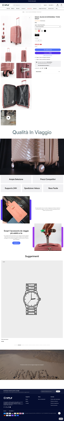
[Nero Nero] (45, 31)
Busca (27, 399)
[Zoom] (29, 18)
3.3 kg (37, 35)
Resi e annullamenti (41, 399)
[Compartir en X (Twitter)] (44, 68)
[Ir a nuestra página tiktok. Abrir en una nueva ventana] (8, 407)
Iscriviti (58, 391)
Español (5, 410)
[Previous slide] (17, 1)
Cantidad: (36, 38)
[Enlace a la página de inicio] (8, 398)
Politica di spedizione (55, 403)
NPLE (36, 22)
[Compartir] (40, 68)
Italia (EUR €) (11, 410)
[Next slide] (46, 1)
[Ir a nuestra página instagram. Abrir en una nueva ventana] (6, 407)
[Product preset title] (32, 299)
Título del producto (4, 339)
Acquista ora (16, 242)
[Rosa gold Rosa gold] (39, 31)
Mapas (27, 401)
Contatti (27, 403)
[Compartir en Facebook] (42, 68)
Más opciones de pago (48, 55)
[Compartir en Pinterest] (46, 68)
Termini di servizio (54, 405)
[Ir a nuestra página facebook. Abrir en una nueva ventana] (4, 407)
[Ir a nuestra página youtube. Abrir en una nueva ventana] (10, 407)
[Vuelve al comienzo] (59, 413)
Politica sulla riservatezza (55, 399)
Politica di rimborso (54, 401)
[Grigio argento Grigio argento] (42, 31)
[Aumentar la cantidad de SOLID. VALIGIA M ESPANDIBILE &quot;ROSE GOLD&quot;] (41, 41)
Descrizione (38, 71)
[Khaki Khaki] (36, 31)
